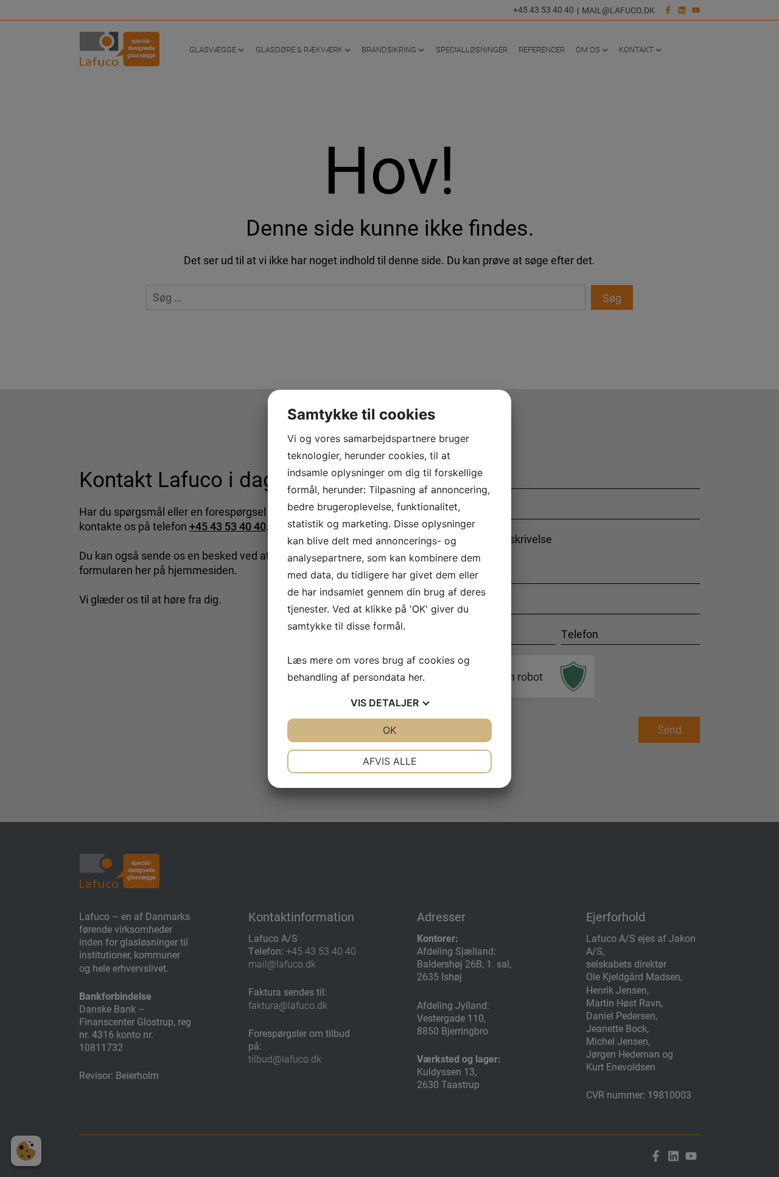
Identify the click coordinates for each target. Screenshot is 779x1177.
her (415, 677)
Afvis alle (390, 761)
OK (389, 730)
